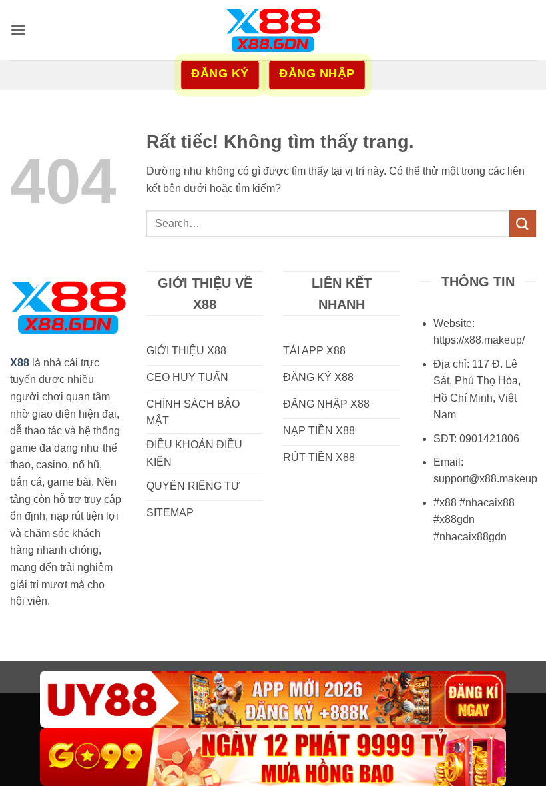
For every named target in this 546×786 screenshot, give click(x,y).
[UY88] (273, 700)
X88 (19, 362)
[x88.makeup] (273, 30)
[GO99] (273, 757)
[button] (18, 29)
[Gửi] (522, 223)
